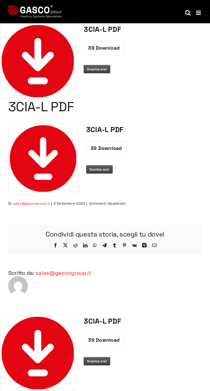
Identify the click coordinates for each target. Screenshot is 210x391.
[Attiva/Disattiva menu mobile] (199, 13)
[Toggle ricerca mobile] (188, 13)
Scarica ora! (97, 69)
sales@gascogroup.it (31, 203)
